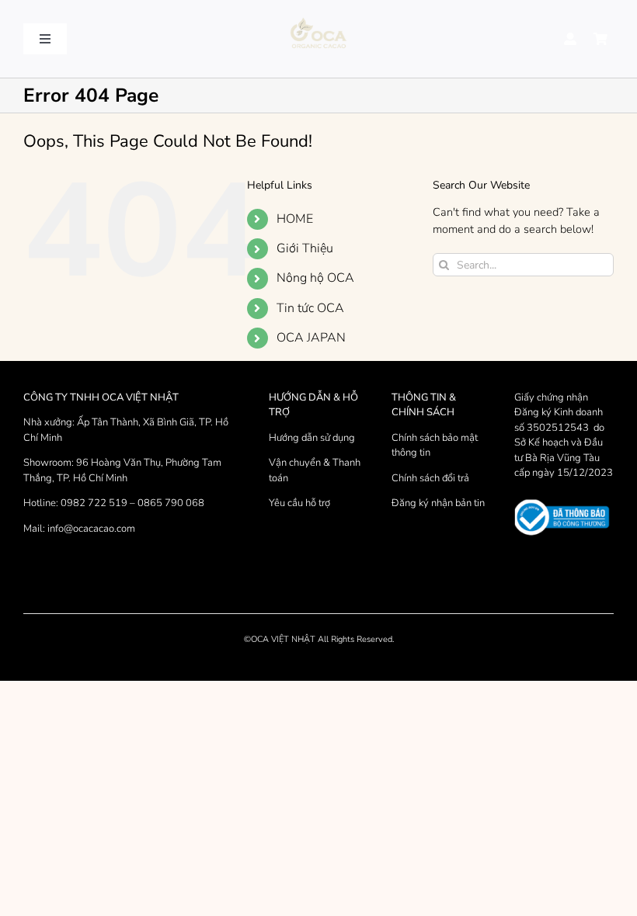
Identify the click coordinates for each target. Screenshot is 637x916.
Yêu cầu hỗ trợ (299, 503)
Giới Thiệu (305, 248)
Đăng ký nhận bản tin (438, 503)
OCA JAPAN (311, 337)
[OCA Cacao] (318, 18)
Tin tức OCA (310, 308)
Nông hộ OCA (315, 277)
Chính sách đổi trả (430, 478)
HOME (295, 218)
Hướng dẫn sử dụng (312, 438)
